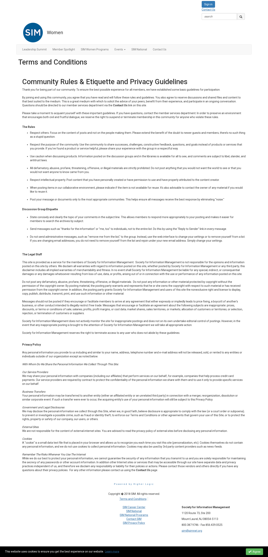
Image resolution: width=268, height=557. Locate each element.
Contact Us (208, 9)
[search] (241, 16)
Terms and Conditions (133, 499)
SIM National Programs (134, 515)
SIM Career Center (134, 507)
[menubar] (134, 498)
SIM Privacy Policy (134, 522)
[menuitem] (134, 498)
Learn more (112, 551)
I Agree (256, 551)
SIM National (134, 511)
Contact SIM (133, 519)
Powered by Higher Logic (134, 484)
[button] (120, 49)
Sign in (208, 4)
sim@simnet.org (192, 530)
